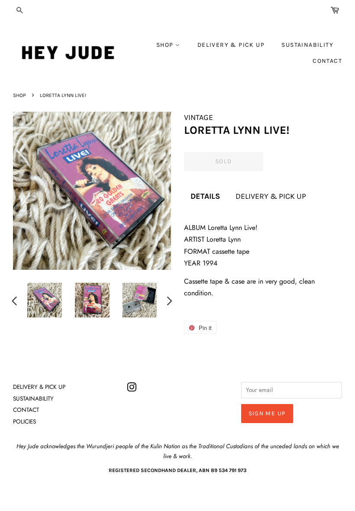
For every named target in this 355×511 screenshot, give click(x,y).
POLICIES (24, 421)
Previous (14, 300)
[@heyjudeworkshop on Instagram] (131, 389)
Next (169, 300)
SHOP (165, 45)
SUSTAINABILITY (307, 45)
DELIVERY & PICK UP (231, 45)
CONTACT (327, 61)
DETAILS (205, 196)
